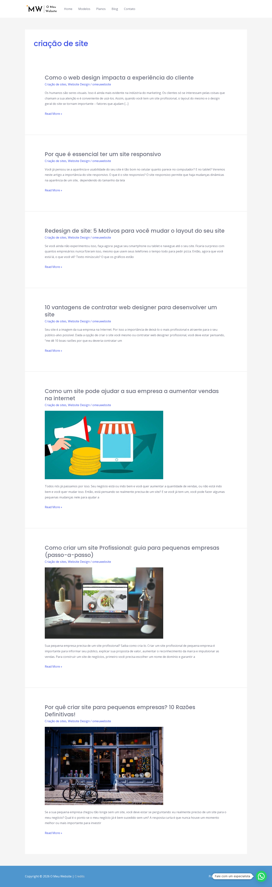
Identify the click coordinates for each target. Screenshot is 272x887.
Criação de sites (55, 84)
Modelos (84, 9)
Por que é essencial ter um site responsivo (103, 154)
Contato (129, 9)
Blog (115, 9)
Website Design (79, 84)
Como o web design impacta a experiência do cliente (119, 78)
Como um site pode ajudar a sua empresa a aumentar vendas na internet (132, 394)
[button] (261, 876)
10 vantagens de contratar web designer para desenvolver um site (131, 310)
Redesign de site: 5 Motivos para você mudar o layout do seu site (135, 231)
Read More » (53, 114)
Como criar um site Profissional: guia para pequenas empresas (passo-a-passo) (132, 551)
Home (68, 9)
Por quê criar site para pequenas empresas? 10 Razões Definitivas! (120, 710)
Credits (80, 876)
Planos (101, 9)
